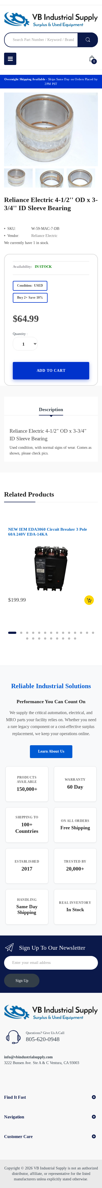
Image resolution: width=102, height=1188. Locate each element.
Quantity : (20, 334)
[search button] (88, 39)
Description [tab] (51, 409)
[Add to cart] (89, 600)
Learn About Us (51, 751)
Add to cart (51, 371)
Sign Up (22, 981)
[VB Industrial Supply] (51, 19)
